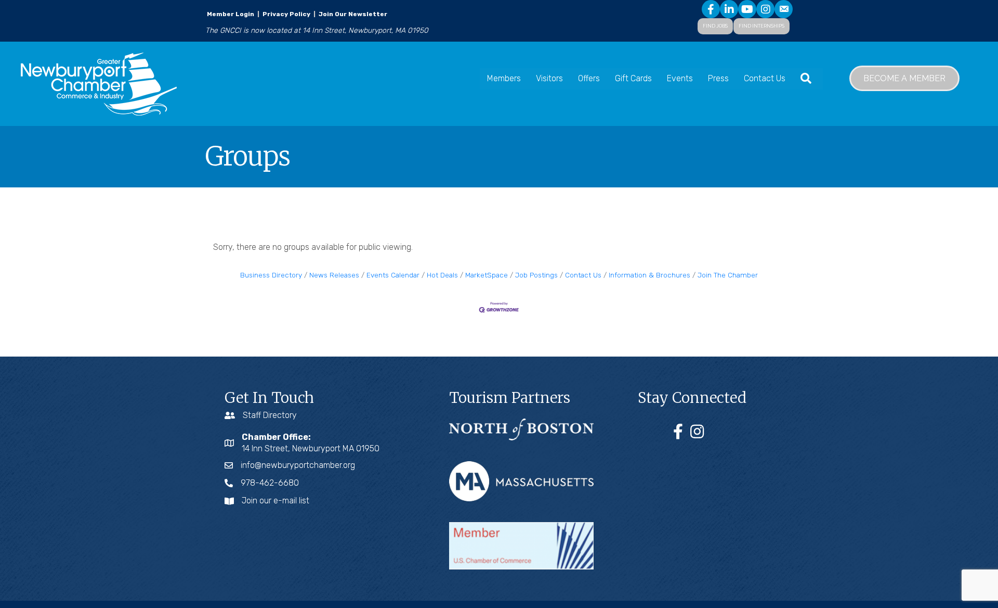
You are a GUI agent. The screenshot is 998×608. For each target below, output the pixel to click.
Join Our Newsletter (352, 14)
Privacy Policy (286, 14)
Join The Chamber (728, 275)
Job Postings (536, 275)
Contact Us (764, 78)
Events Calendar (392, 275)
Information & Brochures (649, 275)
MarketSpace (486, 275)
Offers (589, 78)
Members (504, 78)
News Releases (334, 275)
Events (680, 78)
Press (718, 78)
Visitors (549, 78)
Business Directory (271, 275)
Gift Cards (633, 78)
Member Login (230, 14)
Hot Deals (442, 275)
